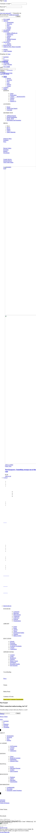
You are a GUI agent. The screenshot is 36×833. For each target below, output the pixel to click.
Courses (12, 647)
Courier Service (7, 159)
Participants (10, 483)
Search (18, 16)
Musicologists (17, 614)
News (4, 678)
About (5, 77)
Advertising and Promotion (14, 120)
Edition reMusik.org (12, 33)
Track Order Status (8, 162)
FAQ (4, 168)
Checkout (2, 800)
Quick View (8, 466)
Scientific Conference (19, 496)
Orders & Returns (4, 803)
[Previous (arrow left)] (0, 826)
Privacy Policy (4, 716)
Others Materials (11, 132)
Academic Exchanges (16, 646)
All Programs (13, 746)
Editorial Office (7, 138)
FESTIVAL (6, 42)
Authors (9, 36)
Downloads (6, 153)
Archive (9, 43)
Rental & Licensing (15, 758)
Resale (10, 118)
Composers (16, 611)
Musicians (16, 613)
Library (12, 778)
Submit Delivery (7, 161)
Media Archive (17, 635)
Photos (8, 129)
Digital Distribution (12, 117)
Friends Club (10, 505)
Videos (8, 130)
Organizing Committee (13, 551)
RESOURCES (7, 45)
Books (15, 628)
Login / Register (7, 51)
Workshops (13, 662)
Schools (12, 641)
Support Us (13, 101)
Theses (15, 631)
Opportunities (13, 781)
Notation (15, 634)
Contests (12, 655)
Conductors (16, 616)
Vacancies (9, 24)
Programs (12, 643)
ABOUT (5, 21)
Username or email (5, 3)
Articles (15, 629)
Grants (12, 656)
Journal (9, 40)
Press (8, 25)
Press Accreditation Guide (13, 558)
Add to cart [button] (8, 476)
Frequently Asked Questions (14, 790)
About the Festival (11, 545)
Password (3, 7)
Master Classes (17, 493)
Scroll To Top (3, 827)
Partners (9, 27)
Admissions (13, 750)
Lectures (15, 491)
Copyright (9, 110)
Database (12, 777)
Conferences (13, 649)
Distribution (13, 759)
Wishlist (5, 49)
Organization (10, 22)
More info (6, 832)
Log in (2, 10)
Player (8, 127)
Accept (2, 832)
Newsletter (9, 789)
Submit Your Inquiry (12, 108)
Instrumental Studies (18, 632)
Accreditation (10, 557)
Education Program (15, 768)
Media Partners (11, 503)
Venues (9, 546)
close (5, 0)
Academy (5, 87)
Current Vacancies (11, 548)
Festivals (15, 619)
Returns (5, 151)
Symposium (16, 494)
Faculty (12, 749)
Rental (8, 37)
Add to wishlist (9, 464)
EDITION (6, 31)
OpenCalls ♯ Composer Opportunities (13, 699)
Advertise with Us (11, 567)
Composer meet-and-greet (13, 484)
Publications (10, 34)
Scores (15, 626)
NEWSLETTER (7, 73)
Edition (5, 89)
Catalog (17, 96)
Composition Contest (12, 486)
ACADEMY (6, 30)
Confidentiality (11, 787)
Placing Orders (7, 148)
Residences (13, 658)
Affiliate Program (11, 39)
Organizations (17, 621)
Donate (9, 569)
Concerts (9, 481)
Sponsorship (10, 566)
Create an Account (14, 14)
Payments (5, 149)
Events (12, 767)
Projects (9, 78)
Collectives (16, 617)
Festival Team (10, 549)
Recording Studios (15, 664)
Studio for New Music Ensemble (12, 46)
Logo (8, 83)
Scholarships (13, 644)
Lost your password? (5, 13)
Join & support (14, 771)
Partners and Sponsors (12, 502)
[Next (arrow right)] (2, 826)
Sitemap (2, 713)
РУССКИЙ (6, 19)
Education (12, 780)
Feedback (5, 140)
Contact (9, 28)
